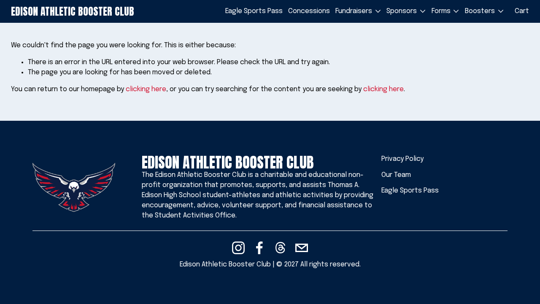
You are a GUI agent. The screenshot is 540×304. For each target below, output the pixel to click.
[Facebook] (259, 248)
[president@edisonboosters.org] (301, 248)
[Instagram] (238, 248)
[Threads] (280, 248)
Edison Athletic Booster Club (72, 11)
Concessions (309, 11)
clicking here (146, 89)
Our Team (396, 175)
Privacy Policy (402, 159)
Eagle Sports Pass (254, 11)
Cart (522, 11)
